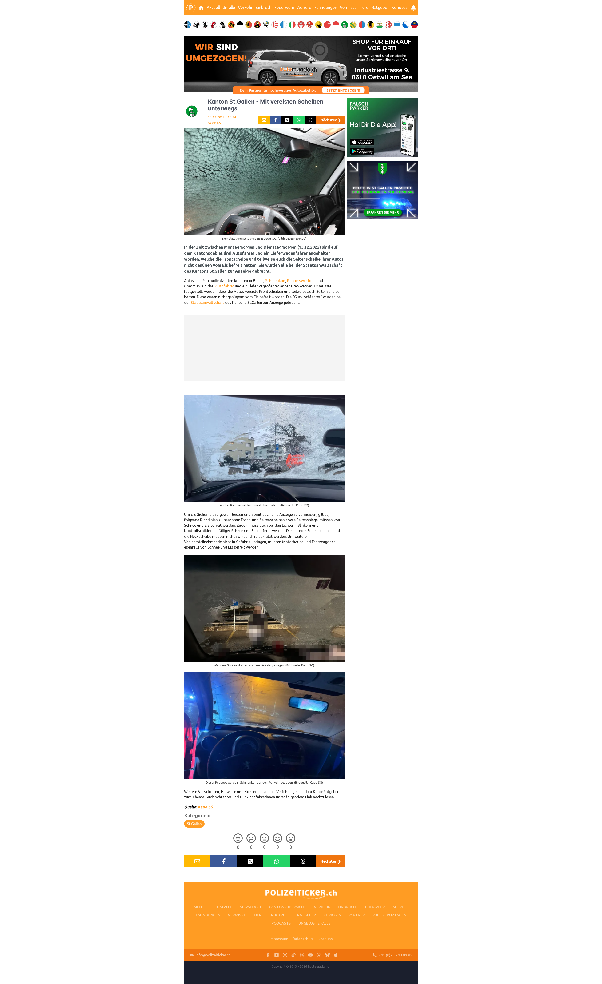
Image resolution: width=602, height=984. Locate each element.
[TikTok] (293, 955)
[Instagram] (285, 955)
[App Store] (335, 955)
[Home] (191, 8)
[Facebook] (268, 955)
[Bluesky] (327, 955)
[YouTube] (310, 955)
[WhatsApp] (319, 955)
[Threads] (302, 955)
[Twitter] (276, 955)
